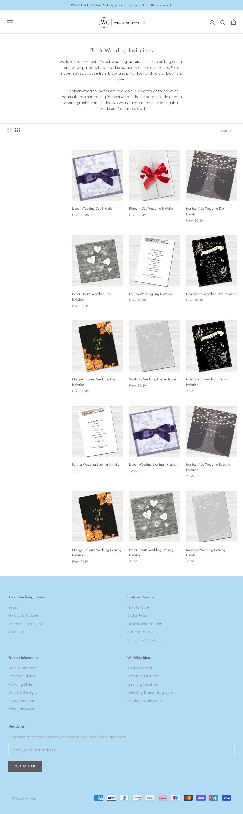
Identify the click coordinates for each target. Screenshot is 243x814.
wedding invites (125, 61)
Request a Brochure (144, 640)
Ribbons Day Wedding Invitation (151, 208)
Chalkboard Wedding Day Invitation (211, 294)
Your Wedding (139, 667)
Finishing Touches (142, 684)
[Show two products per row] (9, 130)
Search (14, 607)
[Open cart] (233, 22)
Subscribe (25, 766)
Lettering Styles (21, 675)
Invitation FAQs (21, 708)
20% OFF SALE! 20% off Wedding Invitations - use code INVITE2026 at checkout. (121, 5)
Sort (224, 130)
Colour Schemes (22, 667)
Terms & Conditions (25, 623)
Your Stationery (21, 700)
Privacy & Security (23, 615)
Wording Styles (21, 684)
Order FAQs (137, 615)
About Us (16, 631)
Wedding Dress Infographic (151, 692)
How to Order (139, 607)
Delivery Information (144, 623)
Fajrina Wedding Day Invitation (151, 294)
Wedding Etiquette (143, 675)
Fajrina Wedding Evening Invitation (96, 464)
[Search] (222, 22)
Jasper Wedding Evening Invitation (153, 464)
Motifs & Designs (22, 692)
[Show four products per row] (17, 130)
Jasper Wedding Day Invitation (93, 208)
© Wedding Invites (24, 798)
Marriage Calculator (144, 700)
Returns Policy (139, 631)
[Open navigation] (10, 22)
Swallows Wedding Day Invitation (152, 379)
